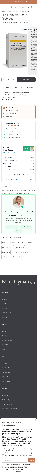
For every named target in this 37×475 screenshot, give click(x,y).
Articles (4, 304)
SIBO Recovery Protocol (9, 404)
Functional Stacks (7, 368)
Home (3, 11)
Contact (4, 317)
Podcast (4, 299)
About (4, 331)
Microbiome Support (8, 242)
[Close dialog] (35, 420)
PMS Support (20, 247)
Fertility (14, 252)
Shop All (9, 11)
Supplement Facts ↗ (7, 99)
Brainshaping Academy (9, 400)
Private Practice (7, 340)
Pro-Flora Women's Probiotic (21, 11)
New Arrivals (6, 381)
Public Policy (6, 344)
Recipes (4, 308)
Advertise (5, 349)
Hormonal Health (7, 247)
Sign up (31, 460)
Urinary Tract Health (18, 257)
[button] (4, 7)
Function (5, 336)
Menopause (6, 252)
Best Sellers (6, 377)
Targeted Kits (6, 372)
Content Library (7, 312)
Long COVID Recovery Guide (11, 409)
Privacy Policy (18, 471)
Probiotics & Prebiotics (25, 242)
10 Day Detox (6, 395)
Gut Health (5, 257)
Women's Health (25, 252)
